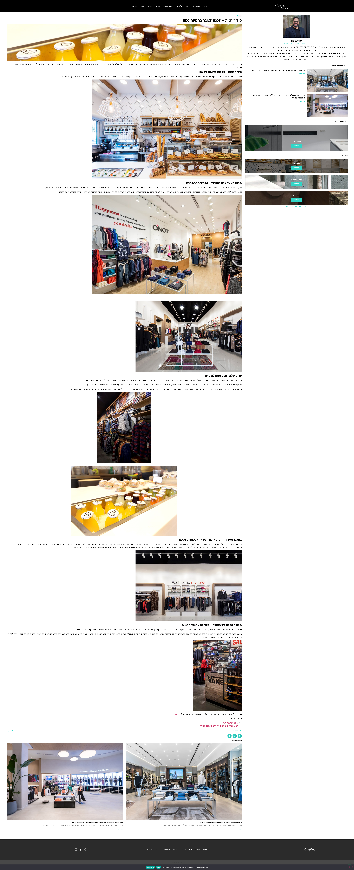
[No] (351, 867)
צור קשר (134, 6)
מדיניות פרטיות (173, 862)
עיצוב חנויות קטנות (230, 723)
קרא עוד (302, 74)
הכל (239, 16)
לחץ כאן (296, 146)
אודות (205, 6)
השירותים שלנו (184, 6)
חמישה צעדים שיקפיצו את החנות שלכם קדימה (219, 726)
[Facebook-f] (80, 849)
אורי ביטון (296, 40)
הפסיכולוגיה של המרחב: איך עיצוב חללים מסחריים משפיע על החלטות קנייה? (279, 96)
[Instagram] (85, 849)
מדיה (158, 6)
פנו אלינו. (176, 714)
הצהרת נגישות (181, 862)
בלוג (142, 6)
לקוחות (150, 6)
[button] (240, 736)
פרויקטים (196, 6)
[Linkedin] (76, 849)
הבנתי (158, 867)
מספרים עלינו (168, 6)
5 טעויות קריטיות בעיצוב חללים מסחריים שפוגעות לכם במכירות (278, 70)
